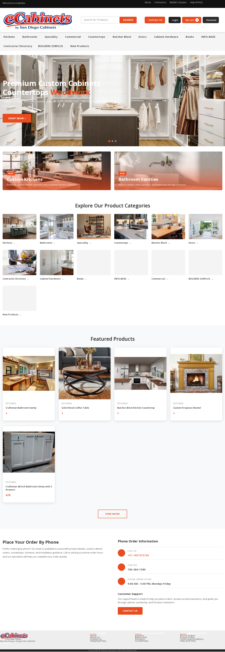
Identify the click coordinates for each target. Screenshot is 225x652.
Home (93, 635)
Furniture (140, 639)
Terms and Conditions (192, 639)
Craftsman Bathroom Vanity (21, 407)
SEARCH (128, 20)
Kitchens (139, 635)
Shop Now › (17, 118)
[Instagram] (208, 3)
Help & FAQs (196, 2)
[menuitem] (9, 36)
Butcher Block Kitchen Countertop (136, 407)
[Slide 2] (112, 141)
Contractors (160, 2)
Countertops (142, 641)
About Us (95, 637)
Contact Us (130, 610)
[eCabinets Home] (38, 20)
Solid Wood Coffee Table (75, 407)
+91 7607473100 (138, 555)
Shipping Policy (98, 641)
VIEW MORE (112, 513)
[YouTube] (13, 646)
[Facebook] (214, 3)
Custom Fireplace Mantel (187, 407)
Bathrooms (141, 637)
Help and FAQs (188, 641)
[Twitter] (220, 3)
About (148, 2)
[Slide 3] (116, 141)
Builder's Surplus (178, 2)
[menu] (112, 41)
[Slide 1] (109, 141)
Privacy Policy (187, 637)
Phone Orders (187, 635)
